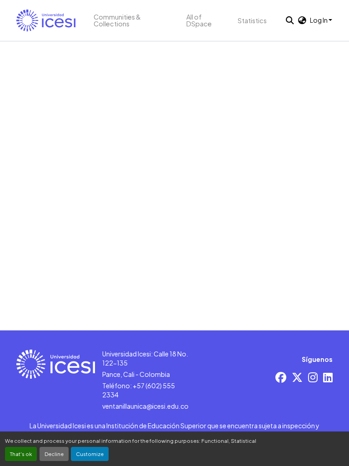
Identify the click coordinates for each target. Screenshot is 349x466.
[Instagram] (313, 377)
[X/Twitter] (297, 377)
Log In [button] (319, 20)
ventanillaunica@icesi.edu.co (145, 406)
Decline (54, 454)
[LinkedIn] (328, 377)
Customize (90, 454)
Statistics (252, 20)
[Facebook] (280, 377)
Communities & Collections (117, 20)
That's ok (21, 454)
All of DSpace (199, 20)
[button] (45, 20)
